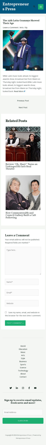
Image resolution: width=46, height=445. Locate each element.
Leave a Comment (10, 27)
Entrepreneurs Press (16, 7)
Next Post (23, 107)
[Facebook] (29, 388)
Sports (23, 364)
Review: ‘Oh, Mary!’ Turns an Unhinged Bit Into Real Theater (21, 167)
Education (23, 349)
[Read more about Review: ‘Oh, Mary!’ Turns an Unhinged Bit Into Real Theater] (23, 143)
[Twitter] (11, 388)
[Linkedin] (17, 388)
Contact (23, 376)
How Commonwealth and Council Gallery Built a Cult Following (21, 215)
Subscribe (23, 421)
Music (23, 352)
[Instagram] (23, 388)
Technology (23, 370)
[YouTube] (35, 388)
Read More (18, 91)
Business (23, 361)
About (23, 373)
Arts (22, 27)
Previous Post (23, 100)
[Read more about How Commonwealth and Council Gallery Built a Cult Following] (23, 192)
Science (23, 367)
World (23, 346)
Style (23, 358)
